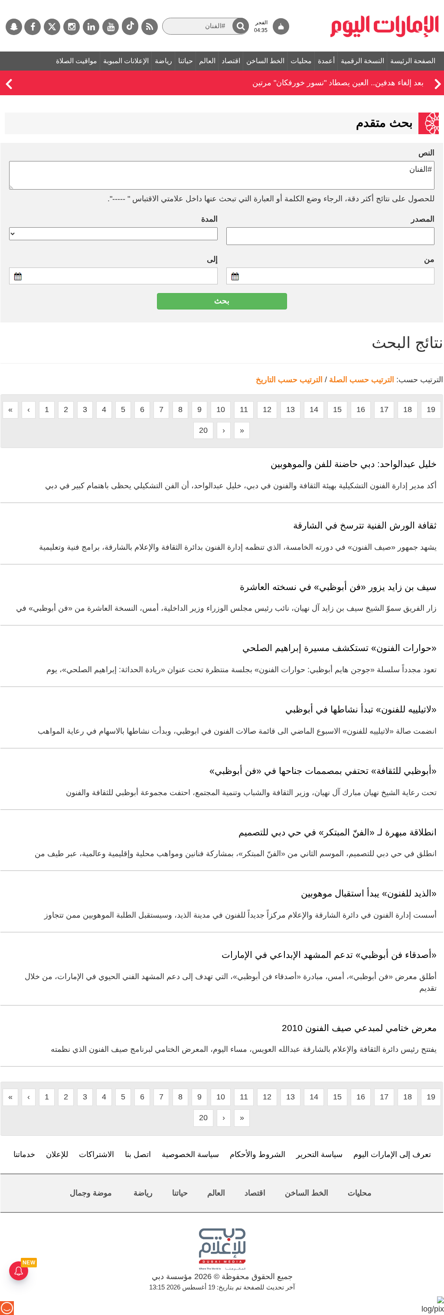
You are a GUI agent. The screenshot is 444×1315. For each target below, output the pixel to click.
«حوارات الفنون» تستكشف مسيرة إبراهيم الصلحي (339, 648)
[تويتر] (52, 27)
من (429, 259)
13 (290, 409)
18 (407, 409)
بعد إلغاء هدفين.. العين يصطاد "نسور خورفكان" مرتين (338, 82)
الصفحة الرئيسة (412, 60)
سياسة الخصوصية (190, 1154)
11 (244, 409)
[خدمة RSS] (149, 27)
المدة (209, 219)
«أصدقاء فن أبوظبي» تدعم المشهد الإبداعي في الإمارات (329, 955)
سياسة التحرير (319, 1154)
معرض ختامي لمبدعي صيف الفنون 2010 (359, 1028)
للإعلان (57, 1154)
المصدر (422, 219)
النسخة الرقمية (362, 60)
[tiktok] (130, 26)
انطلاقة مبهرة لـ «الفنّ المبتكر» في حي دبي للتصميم (337, 832)
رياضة (163, 60)
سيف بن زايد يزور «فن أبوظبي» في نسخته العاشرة (338, 587)
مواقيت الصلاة (76, 60)
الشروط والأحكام (257, 1154)
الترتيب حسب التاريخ (289, 379)
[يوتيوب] (110, 27)
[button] (240, 26)
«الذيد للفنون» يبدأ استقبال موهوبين (369, 893)
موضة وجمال (91, 1193)
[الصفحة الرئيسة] (384, 4)
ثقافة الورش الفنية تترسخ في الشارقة (365, 525)
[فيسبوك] (32, 27)
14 (314, 409)
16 (360, 409)
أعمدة (326, 60)
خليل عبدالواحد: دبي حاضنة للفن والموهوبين (354, 464)
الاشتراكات (96, 1154)
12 (267, 409)
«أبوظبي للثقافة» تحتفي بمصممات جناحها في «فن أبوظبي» (323, 771)
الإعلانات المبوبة (126, 60)
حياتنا (185, 60)
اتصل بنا (138, 1154)
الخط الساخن (265, 60)
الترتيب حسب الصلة (361, 379)
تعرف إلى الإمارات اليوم (392, 1154)
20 (203, 430)
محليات (301, 60)
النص (426, 152)
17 (384, 409)
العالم (207, 60)
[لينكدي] (91, 27)
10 (220, 409)
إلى (212, 259)
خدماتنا (24, 1154)
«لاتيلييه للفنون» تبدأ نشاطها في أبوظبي (361, 709)
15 (337, 409)
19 (431, 409)
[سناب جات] (14, 27)
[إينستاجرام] (71, 27)
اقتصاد (231, 60)
